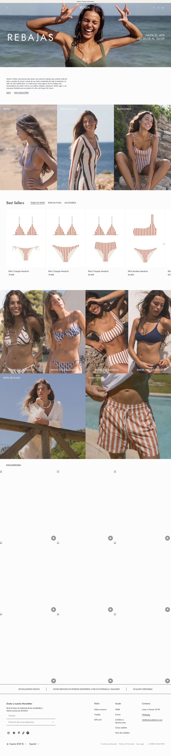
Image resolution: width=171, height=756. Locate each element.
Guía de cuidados (122, 732)
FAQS (117, 709)
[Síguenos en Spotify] (27, 732)
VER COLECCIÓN (21, 92)
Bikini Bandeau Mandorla (138, 271)
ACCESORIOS (70, 202)
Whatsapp (146, 714)
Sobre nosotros (100, 709)
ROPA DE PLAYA (54, 202)
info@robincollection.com (152, 720)
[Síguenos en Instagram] (8, 733)
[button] (28, 506)
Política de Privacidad (126, 744)
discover (85, 59)
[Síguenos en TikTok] (23, 732)
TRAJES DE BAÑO (37, 202)
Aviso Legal (140, 744)
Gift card (97, 719)
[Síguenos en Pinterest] (19, 732)
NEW (8, 92)
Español (32, 743)
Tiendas (97, 714)
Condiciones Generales (109, 744)
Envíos (118, 714)
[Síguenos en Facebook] (14, 733)
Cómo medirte (121, 727)
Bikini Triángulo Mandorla (19, 271)
